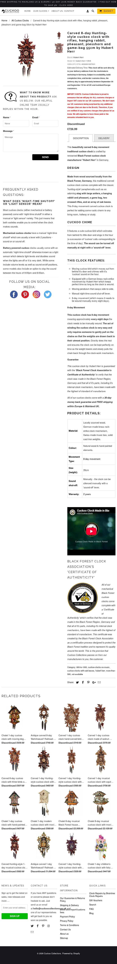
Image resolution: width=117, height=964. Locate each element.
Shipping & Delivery (69, 905)
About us (64, 933)
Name (7, 117)
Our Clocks (41, 11)
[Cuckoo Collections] (11, 11)
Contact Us (65, 929)
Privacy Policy (66, 920)
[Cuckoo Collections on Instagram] (48, 926)
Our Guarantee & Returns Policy (72, 899)
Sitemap (64, 937)
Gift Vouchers (95, 900)
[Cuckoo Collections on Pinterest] (43, 926)
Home (27, 11)
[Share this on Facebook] (82, 682)
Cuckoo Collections (52, 953)
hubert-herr (100, 670)
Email (36, 117)
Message (8, 131)
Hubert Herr (78, 57)
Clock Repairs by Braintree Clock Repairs (102, 895)
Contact (69, 11)
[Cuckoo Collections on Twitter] (32, 926)
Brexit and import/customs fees (72, 911)
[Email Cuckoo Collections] (32, 932)
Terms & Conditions (69, 925)
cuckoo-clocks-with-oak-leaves (80, 670)
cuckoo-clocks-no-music (99, 667)
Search (92, 904)
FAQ (91, 908)
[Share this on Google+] (93, 682)
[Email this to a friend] (98, 682)
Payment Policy (67, 916)
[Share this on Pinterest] (87, 682)
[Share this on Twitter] (76, 682)
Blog (91, 913)
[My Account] (88, 12)
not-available (77, 674)
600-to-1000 (81, 667)
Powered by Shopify (71, 953)
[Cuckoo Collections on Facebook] (38, 926)
